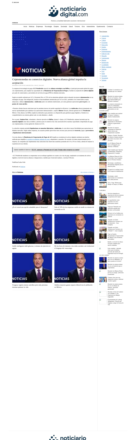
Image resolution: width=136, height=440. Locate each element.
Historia (103, 60)
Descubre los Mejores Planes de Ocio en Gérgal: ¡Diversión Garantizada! (116, 272)
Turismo (77, 26)
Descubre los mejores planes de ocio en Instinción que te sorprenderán (115, 266)
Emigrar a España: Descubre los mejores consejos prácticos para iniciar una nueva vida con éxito (115, 138)
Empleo (56, 26)
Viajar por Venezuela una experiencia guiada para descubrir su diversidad (114, 208)
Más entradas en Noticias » (87, 172)
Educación (104, 45)
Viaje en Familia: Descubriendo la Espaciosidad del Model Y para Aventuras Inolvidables (115, 236)
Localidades (105, 65)
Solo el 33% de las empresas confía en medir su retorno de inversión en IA (74, 208)
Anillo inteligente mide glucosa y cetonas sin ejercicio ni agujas (31, 247)
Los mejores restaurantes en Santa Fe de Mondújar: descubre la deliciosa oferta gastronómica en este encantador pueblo (110, 107)
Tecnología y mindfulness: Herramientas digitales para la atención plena (115, 164)
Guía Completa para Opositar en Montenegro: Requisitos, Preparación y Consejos (115, 151)
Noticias (31, 26)
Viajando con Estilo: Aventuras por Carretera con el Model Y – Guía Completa (115, 229)
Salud (71, 26)
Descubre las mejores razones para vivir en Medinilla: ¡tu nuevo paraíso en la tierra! (115, 259)
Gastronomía (101, 26)
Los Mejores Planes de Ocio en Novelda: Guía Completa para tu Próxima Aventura (115, 158)
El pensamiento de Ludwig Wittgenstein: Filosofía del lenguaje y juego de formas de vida (115, 302)
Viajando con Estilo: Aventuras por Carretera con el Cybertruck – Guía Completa (115, 222)
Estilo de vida (105, 53)
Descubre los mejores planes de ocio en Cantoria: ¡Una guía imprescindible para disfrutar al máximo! (115, 99)
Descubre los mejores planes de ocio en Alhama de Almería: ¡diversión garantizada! (115, 286)
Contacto (110, 26)
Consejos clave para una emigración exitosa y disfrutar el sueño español (115, 279)
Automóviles (91, 26)
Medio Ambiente (106, 67)
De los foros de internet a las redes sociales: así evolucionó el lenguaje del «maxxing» (74, 247)
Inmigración (105, 62)
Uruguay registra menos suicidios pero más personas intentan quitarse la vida (30, 286)
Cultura (103, 40)
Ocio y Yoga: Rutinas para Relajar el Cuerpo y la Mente (115, 183)
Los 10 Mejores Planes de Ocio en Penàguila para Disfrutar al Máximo (114, 145)
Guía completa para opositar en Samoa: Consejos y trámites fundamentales (115, 115)
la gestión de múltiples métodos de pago (38, 139)
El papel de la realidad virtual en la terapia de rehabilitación (115, 170)
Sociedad (64, 26)
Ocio (83, 26)
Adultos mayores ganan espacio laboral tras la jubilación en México (73, 286)
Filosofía (104, 56)
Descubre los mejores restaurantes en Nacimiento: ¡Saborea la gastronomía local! (115, 122)
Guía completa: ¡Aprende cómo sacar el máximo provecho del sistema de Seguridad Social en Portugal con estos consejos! (111, 252)
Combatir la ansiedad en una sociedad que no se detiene (115, 90)
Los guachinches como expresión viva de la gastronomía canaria (114, 201)
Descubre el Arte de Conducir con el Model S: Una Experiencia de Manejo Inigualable (115, 294)
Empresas (39, 26)
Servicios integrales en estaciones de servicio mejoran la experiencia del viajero (116, 195)
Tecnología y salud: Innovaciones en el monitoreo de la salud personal (115, 177)
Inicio (25, 26)
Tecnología (48, 26)
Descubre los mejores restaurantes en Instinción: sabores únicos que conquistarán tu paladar (114, 130)
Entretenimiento (106, 51)
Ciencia (103, 38)
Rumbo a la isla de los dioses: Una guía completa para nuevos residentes (115, 243)
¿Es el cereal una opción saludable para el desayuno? (30, 207)
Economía (104, 42)
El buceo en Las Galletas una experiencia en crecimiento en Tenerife (115, 215)
